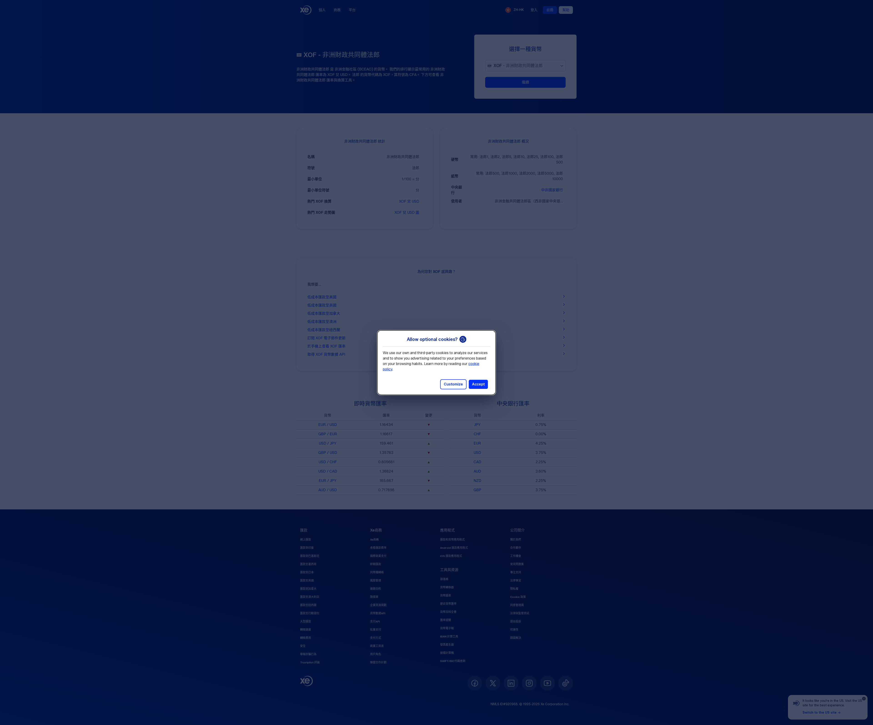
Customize (453, 384)
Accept (478, 384)
